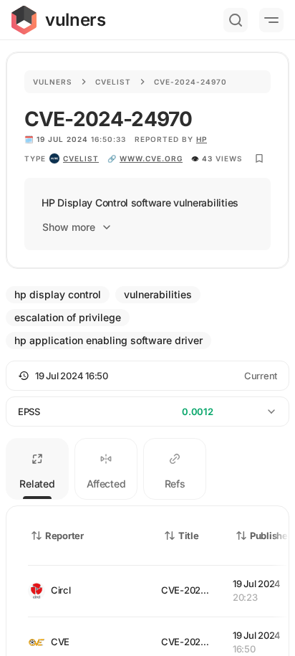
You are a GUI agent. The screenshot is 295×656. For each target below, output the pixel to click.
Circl (61, 590)
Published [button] (271, 535)
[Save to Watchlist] (259, 158)
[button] (147, 376)
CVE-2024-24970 (199, 590)
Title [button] (188, 535)
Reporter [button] (64, 535)
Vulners (52, 81)
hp (201, 139)
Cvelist (113, 81)
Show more (68, 227)
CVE (60, 641)
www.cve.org (151, 158)
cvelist (81, 158)
